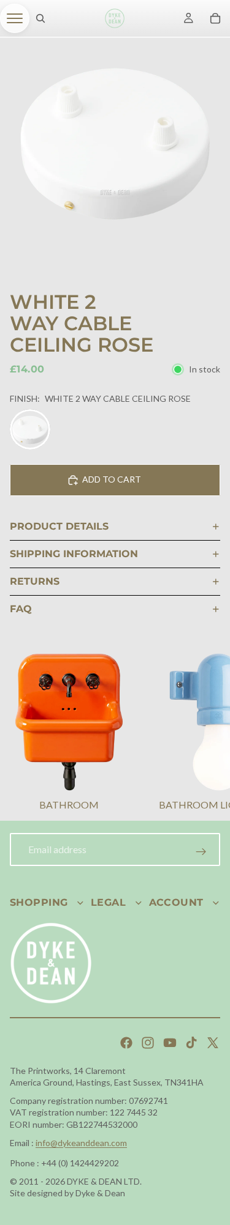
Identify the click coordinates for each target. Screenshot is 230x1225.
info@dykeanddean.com (81, 1143)
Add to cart (111, 479)
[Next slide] (205, 733)
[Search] (40, 18)
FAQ (21, 609)
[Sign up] (201, 852)
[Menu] (14, 18)
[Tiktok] (191, 1042)
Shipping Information (74, 554)
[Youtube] (170, 1042)
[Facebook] (126, 1042)
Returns (34, 581)
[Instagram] (147, 1042)
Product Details (59, 526)
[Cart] (215, 18)
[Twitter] (212, 1042)
